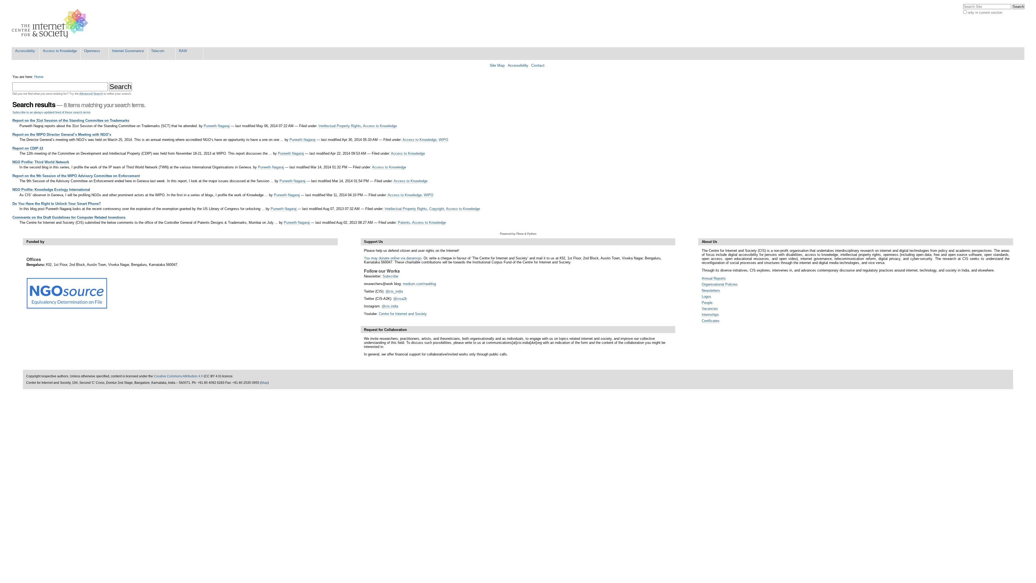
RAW (183, 51)
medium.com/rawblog (419, 284)
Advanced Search (91, 93)
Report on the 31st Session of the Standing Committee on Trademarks (70, 120)
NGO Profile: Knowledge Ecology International (51, 190)
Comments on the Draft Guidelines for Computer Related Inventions (68, 217)
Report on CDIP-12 (27, 148)
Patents (404, 223)
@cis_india (394, 291)
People (707, 303)
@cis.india (390, 306)
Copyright (436, 209)
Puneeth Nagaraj (217, 126)
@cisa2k (400, 299)
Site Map (497, 65)
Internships (710, 315)
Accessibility (25, 51)
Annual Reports (714, 278)
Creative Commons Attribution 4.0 (178, 376)
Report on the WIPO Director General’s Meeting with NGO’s (61, 135)
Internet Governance (128, 51)
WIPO (443, 140)
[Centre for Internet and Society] (51, 23)
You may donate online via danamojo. (393, 258)
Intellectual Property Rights (340, 126)
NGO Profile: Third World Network (40, 162)
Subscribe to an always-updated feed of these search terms (51, 112)
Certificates (711, 321)
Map (264, 383)
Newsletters (711, 291)
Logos (706, 296)
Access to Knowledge (60, 51)
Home (38, 77)
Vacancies (710, 309)
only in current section (985, 13)
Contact (537, 65)
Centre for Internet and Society (403, 314)
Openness (92, 51)
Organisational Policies (720, 284)
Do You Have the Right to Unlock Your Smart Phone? (56, 204)
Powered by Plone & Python (518, 233)
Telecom (157, 51)
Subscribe (390, 276)
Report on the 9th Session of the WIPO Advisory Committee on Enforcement (76, 176)
